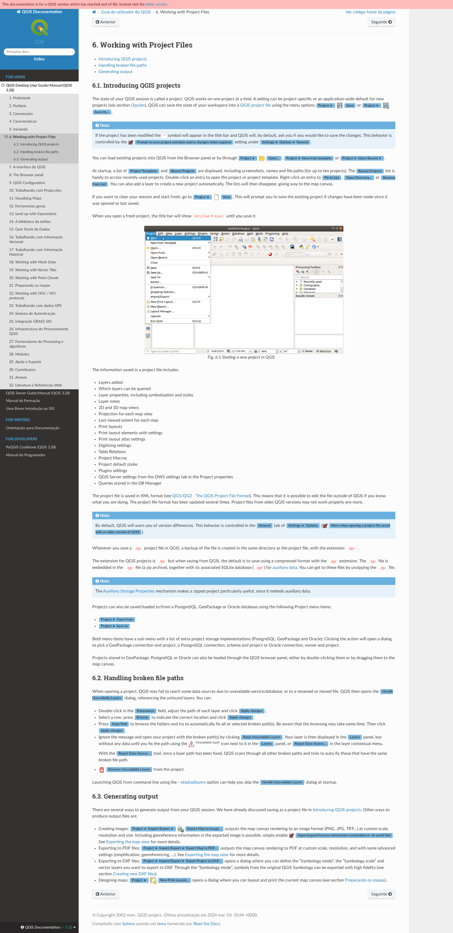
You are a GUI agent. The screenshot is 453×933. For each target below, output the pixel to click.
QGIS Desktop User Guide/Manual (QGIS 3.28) (39, 87)
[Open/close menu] (3, 85)
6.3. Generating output (31, 159)
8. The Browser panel (26, 175)
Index (39, 59)
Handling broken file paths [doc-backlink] (138, 678)
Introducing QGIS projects (123, 59)
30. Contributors (22, 370)
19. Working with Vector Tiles (32, 270)
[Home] (94, 12)
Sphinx (128, 924)
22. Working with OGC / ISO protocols (32, 295)
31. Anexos (18, 377)
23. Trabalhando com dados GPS (35, 306)
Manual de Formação (23, 401)
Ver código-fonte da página (370, 12)
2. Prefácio (17, 106)
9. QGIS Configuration (27, 183)
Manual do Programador (25, 455)
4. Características (23, 121)
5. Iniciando (18, 129)
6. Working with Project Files (32, 137)
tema (161, 924)
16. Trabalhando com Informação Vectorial (36, 239)
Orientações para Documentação (33, 428)
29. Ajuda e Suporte (25, 362)
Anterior (107, 22)
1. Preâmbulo (19, 98)
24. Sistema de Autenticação (32, 314)
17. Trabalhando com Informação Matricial (36, 252)
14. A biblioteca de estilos (29, 222)
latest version (156, 4)
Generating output (116, 72)
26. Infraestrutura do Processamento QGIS (38, 331)
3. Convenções (21, 114)
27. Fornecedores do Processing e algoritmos (36, 344)
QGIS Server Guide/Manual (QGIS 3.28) (38, 393)
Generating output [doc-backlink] (125, 796)
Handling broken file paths (123, 65)
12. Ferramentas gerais (27, 206)
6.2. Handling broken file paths (36, 152)
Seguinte (379, 22)
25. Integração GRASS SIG (30, 321)
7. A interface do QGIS (27, 167)
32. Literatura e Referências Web (35, 385)
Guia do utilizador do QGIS (126, 12)
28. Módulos (19, 354)
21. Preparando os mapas (29, 285)
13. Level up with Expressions (32, 214)
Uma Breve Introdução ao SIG (30, 409)
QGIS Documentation (41, 12)
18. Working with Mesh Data (32, 262)
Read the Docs (206, 924)
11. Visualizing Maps (25, 198)
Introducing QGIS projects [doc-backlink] (136, 85)
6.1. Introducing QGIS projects (36, 144)
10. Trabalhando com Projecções (35, 190)
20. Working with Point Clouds (33, 278)
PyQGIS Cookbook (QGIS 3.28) (31, 447)
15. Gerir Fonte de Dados (29, 229)
